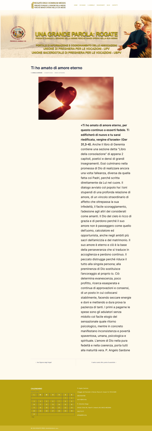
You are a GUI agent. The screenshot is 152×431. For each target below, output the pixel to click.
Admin (56, 428)
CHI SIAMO (83, 5)
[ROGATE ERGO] (48, 5)
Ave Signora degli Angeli (44, 362)
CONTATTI (115, 5)
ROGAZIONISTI (101, 5)
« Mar (32, 417)
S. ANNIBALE (91, 5)
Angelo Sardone (37, 72)
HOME (75, 5)
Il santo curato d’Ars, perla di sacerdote (103, 362)
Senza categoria (60, 72)
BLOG (108, 5)
